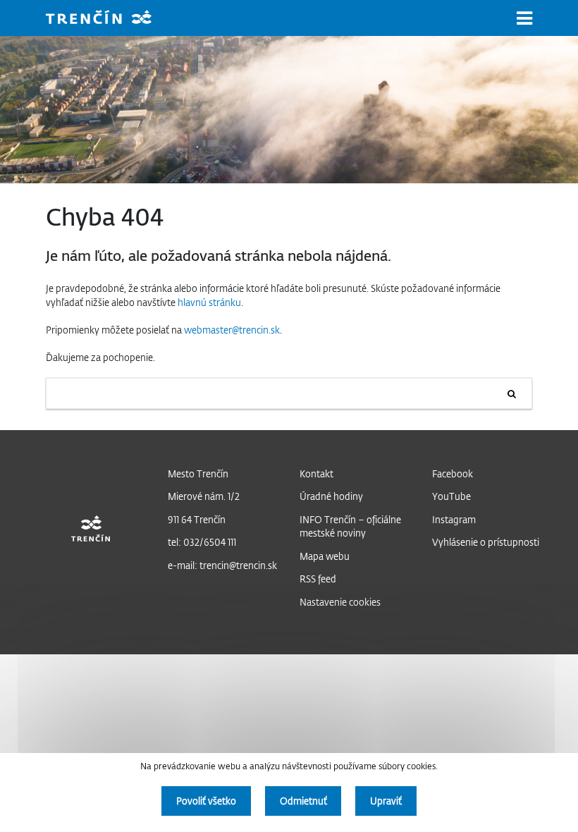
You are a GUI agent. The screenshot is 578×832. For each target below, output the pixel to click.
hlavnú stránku (209, 302)
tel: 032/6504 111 (202, 542)
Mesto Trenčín (198, 473)
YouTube (451, 496)
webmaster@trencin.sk (232, 330)
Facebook (452, 473)
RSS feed (318, 579)
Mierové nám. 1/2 (204, 496)
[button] (524, 18)
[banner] (109, 18)
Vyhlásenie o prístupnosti (485, 542)
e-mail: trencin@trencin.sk (222, 565)
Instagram (454, 519)
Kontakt (316, 473)
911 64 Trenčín (197, 519)
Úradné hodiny (331, 496)
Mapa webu (325, 556)
